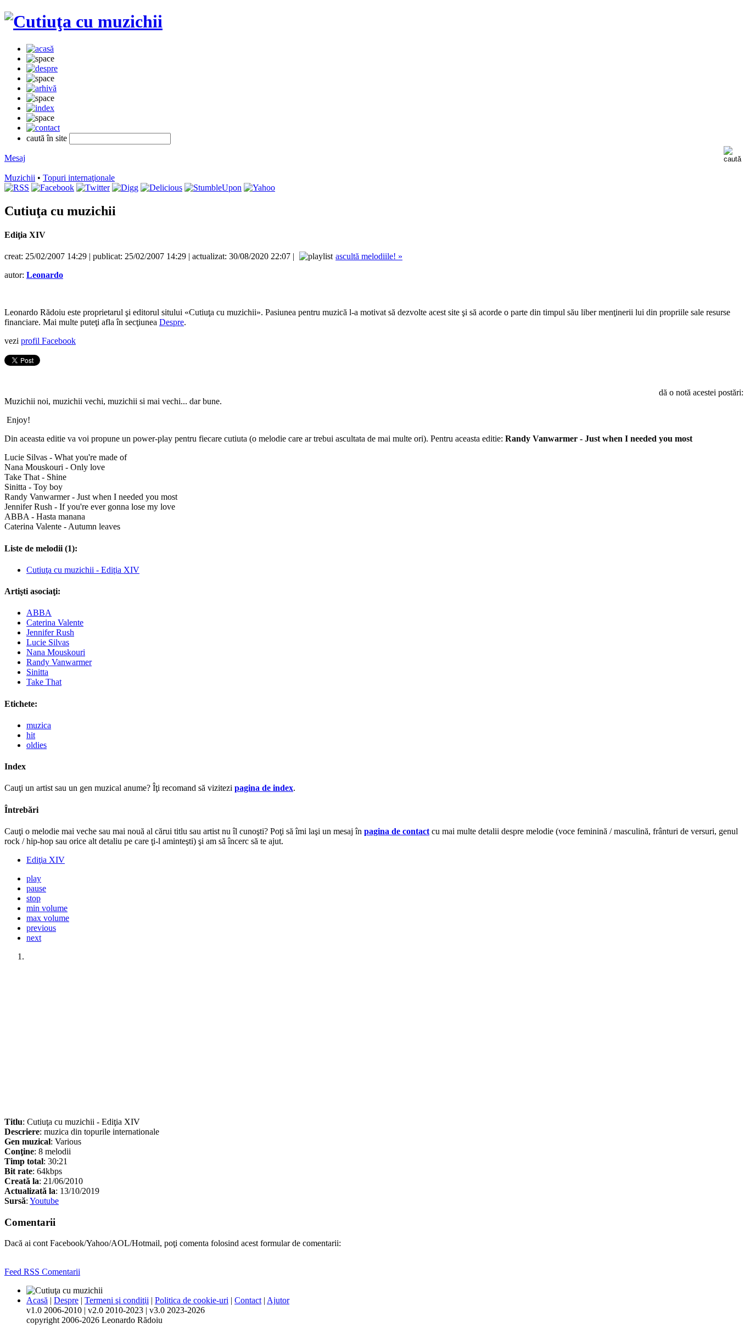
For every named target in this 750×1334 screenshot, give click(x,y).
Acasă (37, 1300)
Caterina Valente (54, 622)
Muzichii (19, 177)
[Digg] (125, 187)
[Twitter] (93, 187)
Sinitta (37, 672)
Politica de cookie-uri (191, 1300)
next (33, 937)
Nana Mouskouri (55, 652)
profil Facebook (48, 340)
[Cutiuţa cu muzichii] (83, 21)
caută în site (46, 138)
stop (33, 898)
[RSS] (16, 187)
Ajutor (278, 1300)
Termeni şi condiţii (117, 1300)
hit (30, 735)
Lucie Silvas (47, 642)
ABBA (39, 612)
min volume (47, 908)
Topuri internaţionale (79, 177)
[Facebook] (52, 187)
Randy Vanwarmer (59, 662)
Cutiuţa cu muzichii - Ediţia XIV (82, 569)
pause (36, 888)
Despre (171, 322)
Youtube (44, 1200)
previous (41, 928)
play (33, 878)
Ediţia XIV (45, 859)
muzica (38, 725)
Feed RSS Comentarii (42, 1271)
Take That (43, 681)
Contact (247, 1300)
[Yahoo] (259, 187)
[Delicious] (161, 187)
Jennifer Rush (50, 632)
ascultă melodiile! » (368, 256)
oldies (36, 745)
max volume (47, 918)
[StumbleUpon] (213, 187)
